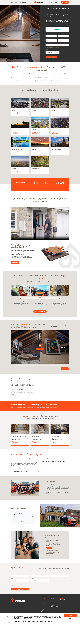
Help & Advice (53, 605)
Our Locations (62, 604)
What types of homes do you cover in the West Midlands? (21, 458)
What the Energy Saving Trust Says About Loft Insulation (52, 553)
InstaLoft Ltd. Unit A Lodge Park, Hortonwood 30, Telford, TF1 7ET (64, 600)
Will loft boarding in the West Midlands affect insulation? (21, 468)
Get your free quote (65, 2)
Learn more (65, 368)
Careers (52, 600)
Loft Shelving (43, 610)
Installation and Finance (23, 2)
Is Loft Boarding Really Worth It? (52, 550)
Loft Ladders (43, 600)
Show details (50, 621)
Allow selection (70, 618)
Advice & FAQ (51, 2)
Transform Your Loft (14, 2)
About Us (56, 2)
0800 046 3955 (62, 603)
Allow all (70, 615)
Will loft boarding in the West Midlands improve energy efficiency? (53, 461)
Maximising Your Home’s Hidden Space (52, 541)
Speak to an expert (65, 405)
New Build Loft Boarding (54, 606)
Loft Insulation (43, 611)
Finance (52, 603)
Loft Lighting (43, 603)
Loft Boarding (43, 599)
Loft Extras (42, 612)
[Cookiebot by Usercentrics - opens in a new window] (8, 622)
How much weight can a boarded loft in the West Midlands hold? (53, 458)
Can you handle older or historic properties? (19, 471)
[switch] (28, 621)
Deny (70, 621)
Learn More (15, 132)
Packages (52, 604)
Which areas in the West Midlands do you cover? (50, 463)
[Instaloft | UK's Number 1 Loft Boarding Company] (38, 2)
